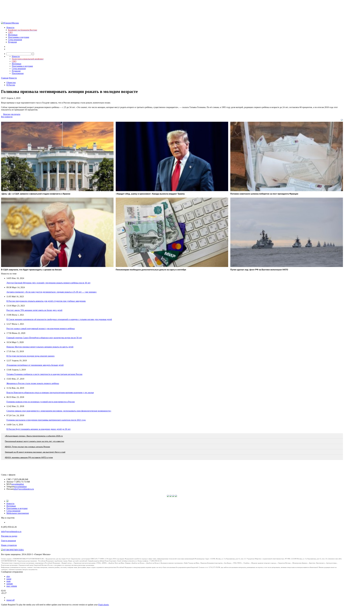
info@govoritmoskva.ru (24, 489)
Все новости (6, 117)
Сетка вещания (15, 39)
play (8, 576)
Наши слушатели (9, 545)
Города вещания (8, 540)
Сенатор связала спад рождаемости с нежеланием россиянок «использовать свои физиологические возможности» (58, 411)
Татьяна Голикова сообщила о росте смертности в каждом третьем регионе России (44, 374)
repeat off (10, 600)
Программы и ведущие (18, 37)
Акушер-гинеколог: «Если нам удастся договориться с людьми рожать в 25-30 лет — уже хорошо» (51, 292)
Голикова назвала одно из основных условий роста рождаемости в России (40, 402)
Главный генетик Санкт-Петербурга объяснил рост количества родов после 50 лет (44, 338)
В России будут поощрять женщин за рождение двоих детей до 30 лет (38, 429)
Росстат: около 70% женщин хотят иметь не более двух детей (34, 310)
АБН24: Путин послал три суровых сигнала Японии (27, 447)
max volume (11, 586)
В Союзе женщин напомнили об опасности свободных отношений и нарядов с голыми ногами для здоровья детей (59, 319)
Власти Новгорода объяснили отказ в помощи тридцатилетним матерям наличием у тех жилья (50, 392)
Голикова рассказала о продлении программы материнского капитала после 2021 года (46, 420)
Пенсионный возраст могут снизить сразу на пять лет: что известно (34, 441)
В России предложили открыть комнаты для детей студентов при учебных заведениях (46, 301)
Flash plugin (103, 605)
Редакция (12, 42)
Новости (10, 27)
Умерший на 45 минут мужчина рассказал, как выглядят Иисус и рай (35, 452)
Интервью (12, 35)
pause (8, 579)
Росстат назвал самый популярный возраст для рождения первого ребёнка (40, 328)
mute (8, 581)
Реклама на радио (9, 536)
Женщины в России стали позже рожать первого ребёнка (32, 383)
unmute (9, 584)
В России (10, 85)
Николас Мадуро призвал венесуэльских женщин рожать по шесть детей (39, 347)
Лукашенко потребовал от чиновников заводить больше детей (35, 365)
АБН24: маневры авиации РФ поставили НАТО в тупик (29, 457)
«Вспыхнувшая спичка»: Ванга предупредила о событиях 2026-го (34, 436)
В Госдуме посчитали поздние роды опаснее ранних (30, 356)
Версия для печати (11, 114)
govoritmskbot (18, 484)
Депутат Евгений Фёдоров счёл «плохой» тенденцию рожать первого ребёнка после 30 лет (48, 283)
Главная (4, 78)
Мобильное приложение (17, 513)
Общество (11, 82)
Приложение (18, 73)
